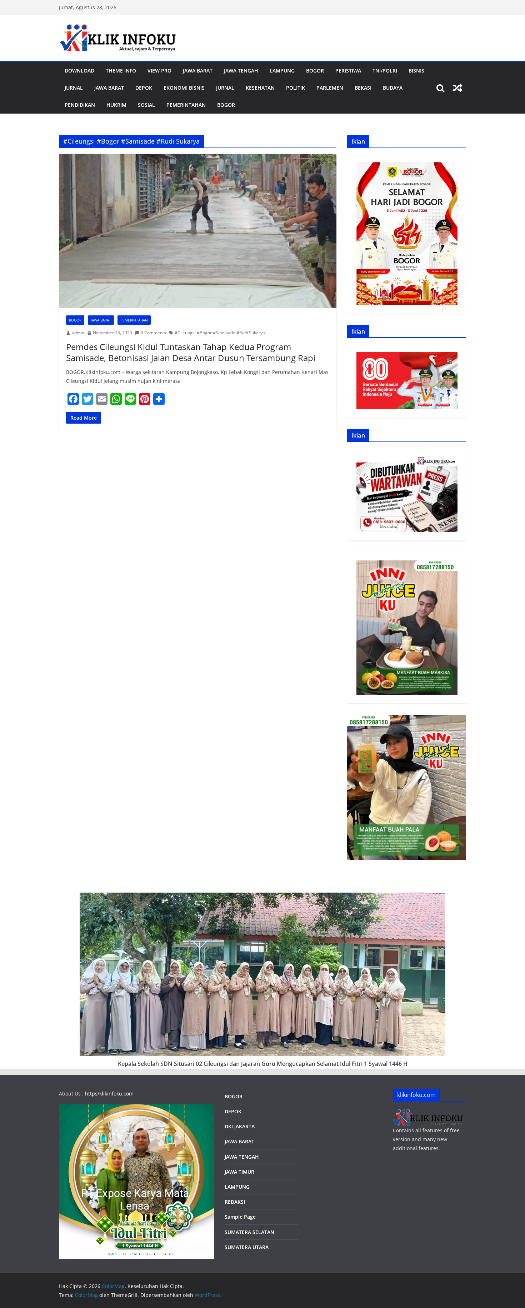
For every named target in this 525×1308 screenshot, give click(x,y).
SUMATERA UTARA (247, 1247)
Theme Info (121, 70)
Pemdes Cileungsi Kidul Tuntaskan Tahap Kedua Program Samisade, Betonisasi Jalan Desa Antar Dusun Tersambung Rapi (190, 352)
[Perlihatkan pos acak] (457, 87)
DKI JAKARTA (240, 1126)
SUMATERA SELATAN (249, 1232)
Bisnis (416, 70)
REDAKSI (235, 1201)
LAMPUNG (282, 70)
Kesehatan (260, 87)
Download (79, 70)
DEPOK (233, 1111)
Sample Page (240, 1216)
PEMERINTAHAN (186, 104)
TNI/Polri (384, 70)
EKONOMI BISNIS (184, 87)
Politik (295, 87)
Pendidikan (80, 104)
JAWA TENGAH (241, 70)
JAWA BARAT (197, 70)
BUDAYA (392, 87)
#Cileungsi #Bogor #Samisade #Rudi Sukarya (220, 333)
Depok (143, 87)
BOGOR (233, 1096)
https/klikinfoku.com (109, 1093)
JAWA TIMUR (239, 1171)
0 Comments (153, 333)
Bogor (315, 70)
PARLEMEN (329, 87)
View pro (159, 70)
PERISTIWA (348, 70)
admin (78, 333)
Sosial (146, 104)
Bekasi (363, 87)
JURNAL (74, 87)
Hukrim (116, 104)
